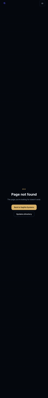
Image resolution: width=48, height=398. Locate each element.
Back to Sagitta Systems (24, 207)
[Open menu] (42, 3)
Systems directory (24, 214)
